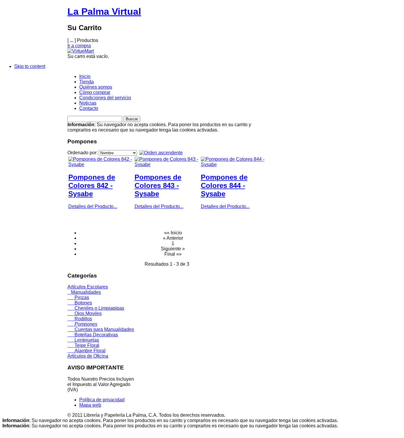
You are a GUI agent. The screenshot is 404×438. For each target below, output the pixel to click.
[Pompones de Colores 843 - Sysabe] (167, 164)
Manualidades (84, 292)
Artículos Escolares (87, 286)
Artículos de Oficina (87, 355)
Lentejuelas (83, 340)
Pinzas (78, 297)
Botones (79, 302)
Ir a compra (79, 45)
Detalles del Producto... (92, 206)
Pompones (82, 324)
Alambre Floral (86, 350)
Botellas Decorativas (92, 334)
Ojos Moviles (84, 313)
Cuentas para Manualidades (100, 329)
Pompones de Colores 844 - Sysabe (224, 185)
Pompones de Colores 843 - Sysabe (158, 185)
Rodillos (79, 318)
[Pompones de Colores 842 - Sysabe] (100, 164)
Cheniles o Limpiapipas (95, 308)
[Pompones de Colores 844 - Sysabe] (233, 164)
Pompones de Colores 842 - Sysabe (91, 185)
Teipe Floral (83, 345)
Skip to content (29, 66)
